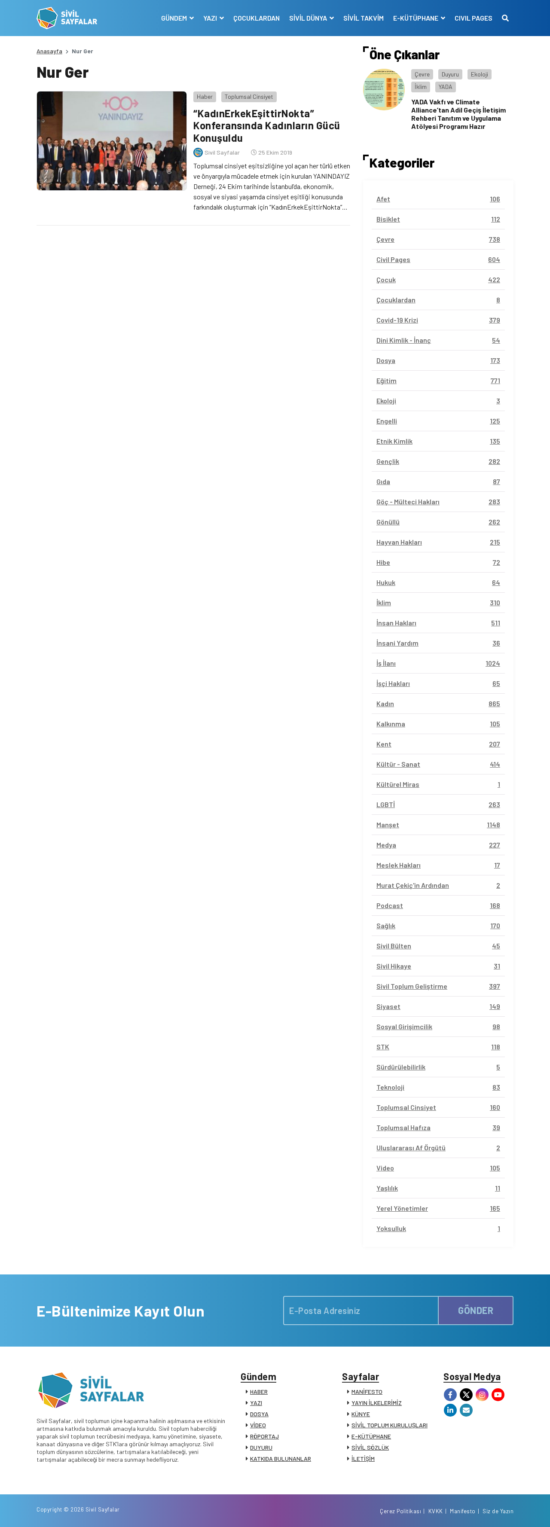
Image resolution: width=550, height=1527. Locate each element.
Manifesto (463, 1511)
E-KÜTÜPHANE (371, 1436)
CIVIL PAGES (473, 18)
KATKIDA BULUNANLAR (280, 1458)
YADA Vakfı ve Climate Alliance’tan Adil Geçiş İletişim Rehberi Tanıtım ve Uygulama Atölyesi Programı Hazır (458, 114)
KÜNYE (360, 1413)
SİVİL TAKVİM (363, 18)
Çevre (422, 74)
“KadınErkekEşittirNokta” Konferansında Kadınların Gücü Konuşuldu (266, 125)
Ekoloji (479, 74)
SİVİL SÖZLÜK (370, 1447)
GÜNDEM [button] (174, 18)
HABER (259, 1391)
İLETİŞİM (363, 1458)
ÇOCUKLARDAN (256, 18)
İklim (421, 86)
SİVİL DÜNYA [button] (308, 18)
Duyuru (450, 74)
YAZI (256, 1402)
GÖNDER (475, 1310)
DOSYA (259, 1413)
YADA (445, 86)
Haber (205, 96)
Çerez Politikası (400, 1511)
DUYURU (261, 1447)
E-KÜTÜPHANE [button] (416, 18)
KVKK (435, 1511)
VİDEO (258, 1425)
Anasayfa (49, 51)
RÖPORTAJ (264, 1436)
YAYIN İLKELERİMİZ (376, 1402)
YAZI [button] (210, 18)
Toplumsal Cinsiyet (249, 96)
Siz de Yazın (498, 1511)
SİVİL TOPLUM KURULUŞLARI (389, 1425)
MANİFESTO (366, 1391)
